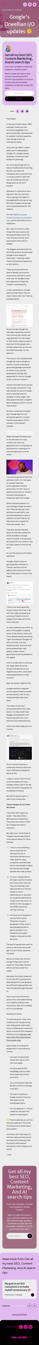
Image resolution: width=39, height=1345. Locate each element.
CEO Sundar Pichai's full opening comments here (19, 217)
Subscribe (19, 99)
